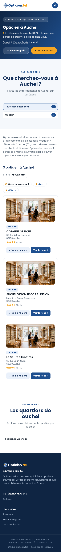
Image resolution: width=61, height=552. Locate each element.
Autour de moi (45, 50)
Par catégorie (17, 50)
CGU (31, 539)
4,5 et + (12, 190)
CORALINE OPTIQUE (18, 231)
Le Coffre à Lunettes (19, 357)
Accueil (6, 42)
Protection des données (21, 542)
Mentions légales (12, 519)
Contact (48, 542)
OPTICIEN (12, 227)
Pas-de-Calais (20, 42)
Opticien (17, 5)
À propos (8, 514)
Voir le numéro (19, 250)
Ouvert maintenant (18, 184)
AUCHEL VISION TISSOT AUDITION (27, 294)
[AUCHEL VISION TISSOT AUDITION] (30, 273)
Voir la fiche (39, 250)
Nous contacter (11, 524)
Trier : (6, 174)
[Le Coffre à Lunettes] (30, 336)
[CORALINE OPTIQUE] (30, 210)
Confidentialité (42, 539)
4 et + (41, 184)
